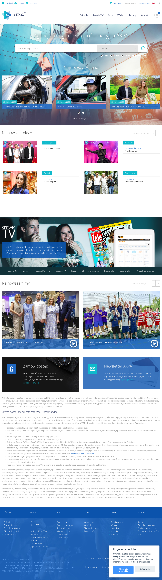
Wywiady (88, 525)
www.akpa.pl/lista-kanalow (82, 453)
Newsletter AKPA (118, 366)
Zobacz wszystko (81, 118)
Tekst (127, 55)
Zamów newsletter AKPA (148, 531)
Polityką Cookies (134, 556)
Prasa (73, 271)
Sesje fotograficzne (12, 528)
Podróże (114, 534)
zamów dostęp (144, 3)
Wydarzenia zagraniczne (67, 525)
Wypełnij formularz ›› (32, 382)
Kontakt (144, 15)
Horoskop (115, 528)
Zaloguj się (118, 3)
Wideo (120, 15)
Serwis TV (98, 15)
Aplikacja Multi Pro (42, 271)
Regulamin (89, 558)
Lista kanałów (125, 271)
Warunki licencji (103, 558)
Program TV (109, 271)
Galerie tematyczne (65, 531)
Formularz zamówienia (147, 525)
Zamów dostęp (35, 366)
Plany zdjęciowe (64, 528)
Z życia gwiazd (63, 534)
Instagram (33, 3)
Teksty (132, 15)
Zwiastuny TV (89, 531)
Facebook (9, 3)
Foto (110, 15)
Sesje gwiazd (62, 537)
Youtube (22, 3)
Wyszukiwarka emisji (145, 271)
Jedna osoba (140, 55)
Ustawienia (145, 569)
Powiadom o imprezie (147, 528)
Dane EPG (12, 271)
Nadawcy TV (61, 271)
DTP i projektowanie (90, 271)
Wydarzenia (62, 522)
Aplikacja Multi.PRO (39, 531)
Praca (140, 534)
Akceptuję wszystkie (123, 570)
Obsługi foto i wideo (12, 531)
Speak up (106, 567)
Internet (25, 271)
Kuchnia (114, 531)
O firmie (84, 15)
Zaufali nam (9, 534)
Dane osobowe (91, 567)
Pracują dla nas (10, 525)
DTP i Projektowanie (39, 537)
